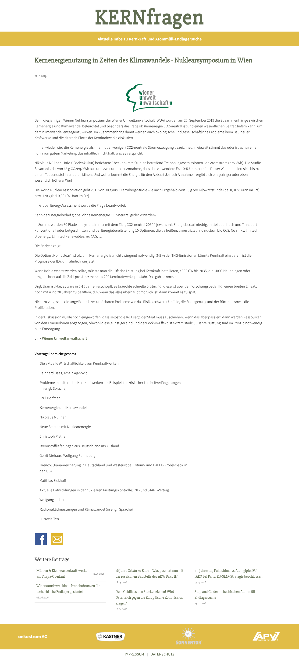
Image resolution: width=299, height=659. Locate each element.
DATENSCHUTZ (162, 654)
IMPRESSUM (134, 654)
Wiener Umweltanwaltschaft (64, 338)
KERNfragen (149, 17)
